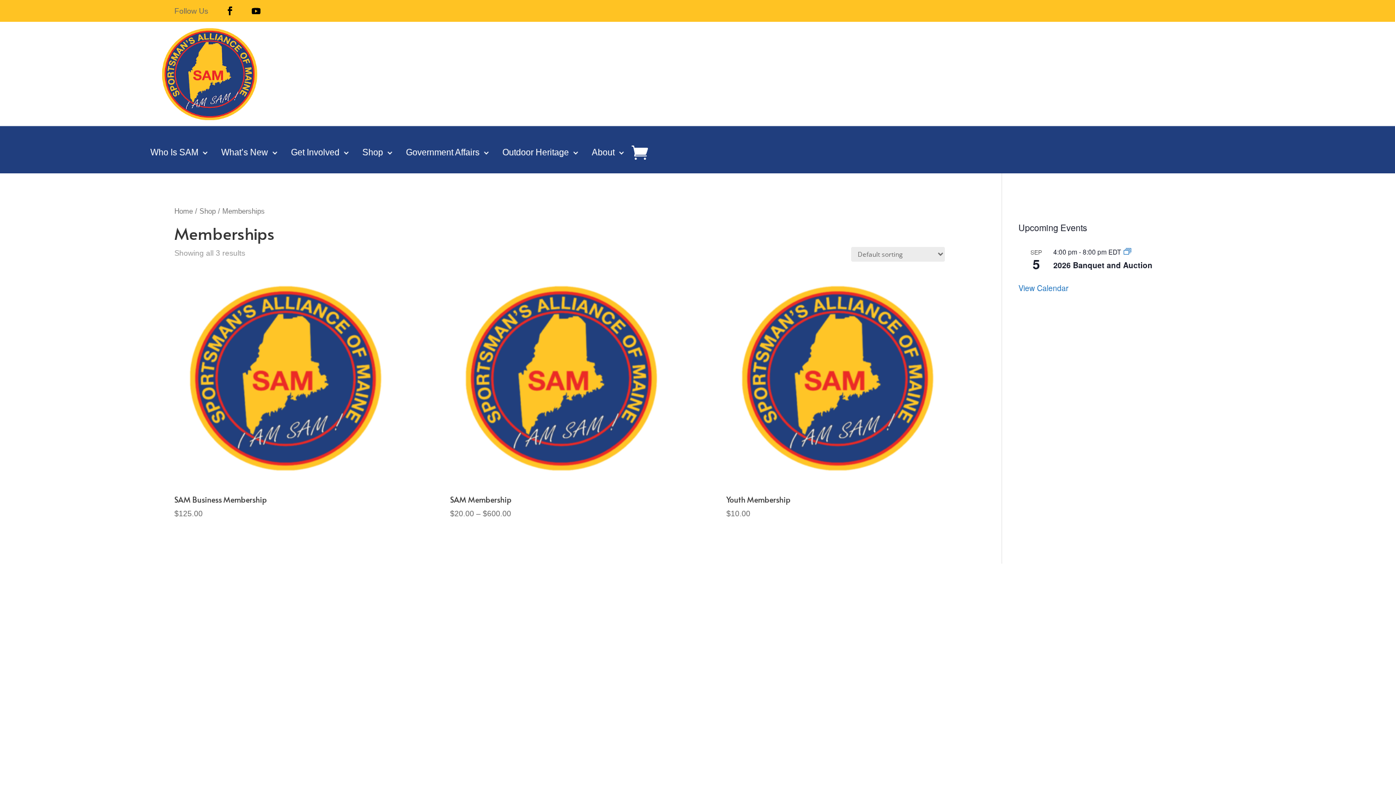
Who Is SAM (174, 152)
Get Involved (315, 152)
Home (183, 211)
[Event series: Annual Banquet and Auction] (1127, 251)
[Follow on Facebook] (230, 11)
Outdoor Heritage (535, 152)
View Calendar (1043, 287)
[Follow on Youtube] (256, 11)
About (603, 152)
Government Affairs (443, 152)
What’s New (244, 152)
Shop (372, 152)
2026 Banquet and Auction (1103, 264)
